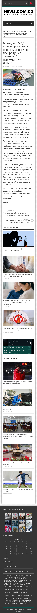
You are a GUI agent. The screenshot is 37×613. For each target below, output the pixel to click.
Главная (7, 31)
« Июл (6, 558)
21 (22, 551)
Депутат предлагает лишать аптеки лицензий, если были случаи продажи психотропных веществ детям (19, 214)
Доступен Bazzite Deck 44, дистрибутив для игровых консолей (14, 350)
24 (6, 554)
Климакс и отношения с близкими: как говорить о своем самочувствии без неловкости (16, 302)
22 (26, 551)
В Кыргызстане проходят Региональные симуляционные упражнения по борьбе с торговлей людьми (18, 436)
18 (10, 551)
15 (26, 549)
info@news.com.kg (14, 600)
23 (31, 551)
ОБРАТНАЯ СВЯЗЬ (10, 566)
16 (31, 549)
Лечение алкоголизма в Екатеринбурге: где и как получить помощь (18, 329)
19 (14, 551)
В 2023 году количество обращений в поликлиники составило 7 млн (17, 221)
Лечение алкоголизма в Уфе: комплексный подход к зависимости (18, 249)
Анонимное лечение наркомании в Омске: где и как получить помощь (17, 275)
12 (14, 549)
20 (18, 551)
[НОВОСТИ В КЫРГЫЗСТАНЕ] (19, 14)
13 (18, 549)
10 (6, 549)
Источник (6, 202)
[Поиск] (26, 3)
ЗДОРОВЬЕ (15, 31)
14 (22, 549)
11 (10, 549)
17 (6, 551)
